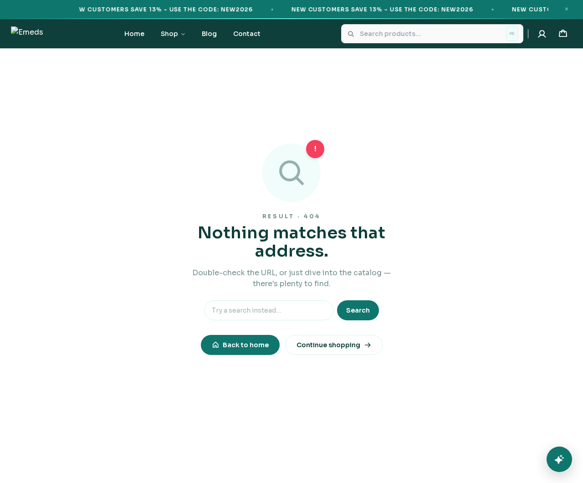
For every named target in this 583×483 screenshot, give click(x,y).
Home (134, 34)
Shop (169, 34)
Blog (209, 34)
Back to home (246, 345)
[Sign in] (542, 34)
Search (358, 310)
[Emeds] (27, 33)
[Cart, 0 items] (563, 34)
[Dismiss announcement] (566, 9)
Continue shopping (328, 345)
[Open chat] (559, 459)
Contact (247, 34)
